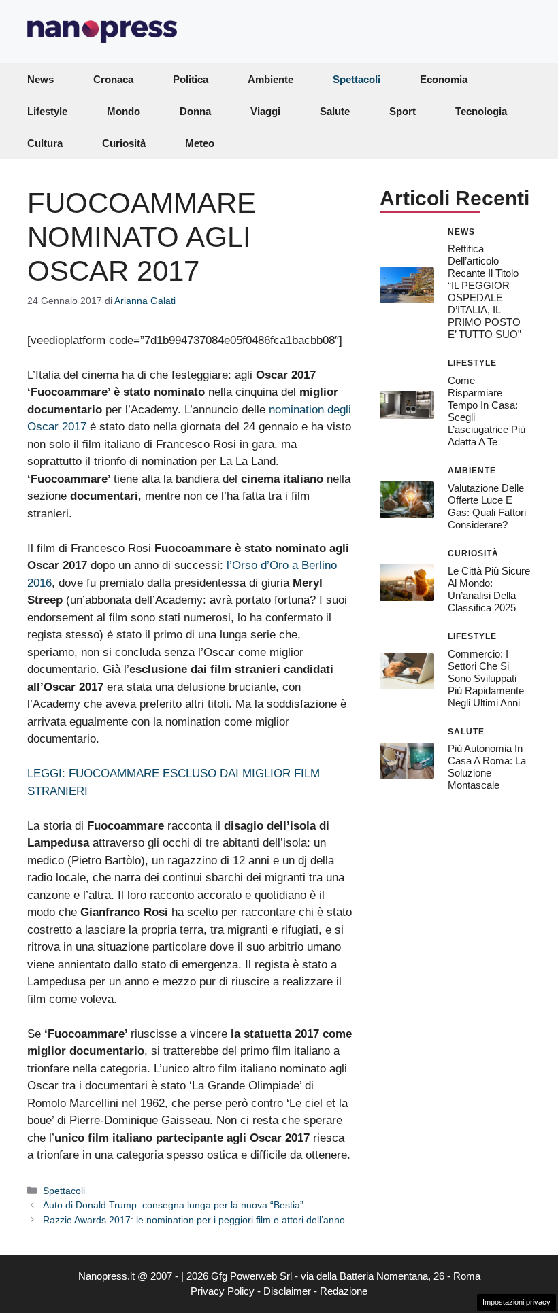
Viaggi (265, 111)
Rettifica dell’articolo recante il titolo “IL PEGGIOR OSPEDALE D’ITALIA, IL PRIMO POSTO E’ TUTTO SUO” (484, 291)
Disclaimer (287, 1291)
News (40, 79)
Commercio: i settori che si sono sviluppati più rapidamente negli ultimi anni (486, 678)
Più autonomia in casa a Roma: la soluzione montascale (487, 767)
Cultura (45, 143)
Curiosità (124, 143)
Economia (443, 79)
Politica (190, 79)
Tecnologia (481, 111)
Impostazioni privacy (516, 1302)
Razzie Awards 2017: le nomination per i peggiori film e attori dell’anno (194, 1219)
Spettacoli (356, 79)
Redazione (343, 1291)
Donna (195, 111)
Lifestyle (47, 111)
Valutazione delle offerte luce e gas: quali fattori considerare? (487, 506)
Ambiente (270, 79)
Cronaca (113, 79)
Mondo (123, 111)
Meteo (199, 143)
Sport (402, 111)
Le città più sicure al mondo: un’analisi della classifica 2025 (489, 589)
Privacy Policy (223, 1291)
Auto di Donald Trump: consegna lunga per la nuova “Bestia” (173, 1204)
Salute (335, 111)
